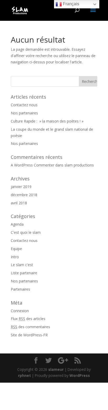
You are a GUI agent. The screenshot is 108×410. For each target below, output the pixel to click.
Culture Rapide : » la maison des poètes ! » (47, 121)
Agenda (17, 224)
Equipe (16, 248)
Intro (15, 256)
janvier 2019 (21, 186)
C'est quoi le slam (26, 232)
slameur (56, 369)
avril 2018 (19, 202)
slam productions (79, 165)
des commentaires (30, 326)
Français (70, 4)
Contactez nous (24, 104)
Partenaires (20, 289)
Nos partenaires (24, 112)
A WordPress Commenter (32, 165)
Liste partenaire (24, 272)
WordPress (79, 375)
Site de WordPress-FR (29, 334)
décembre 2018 (24, 194)
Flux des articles (28, 318)
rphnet (24, 375)
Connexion (20, 310)
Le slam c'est (22, 264)
